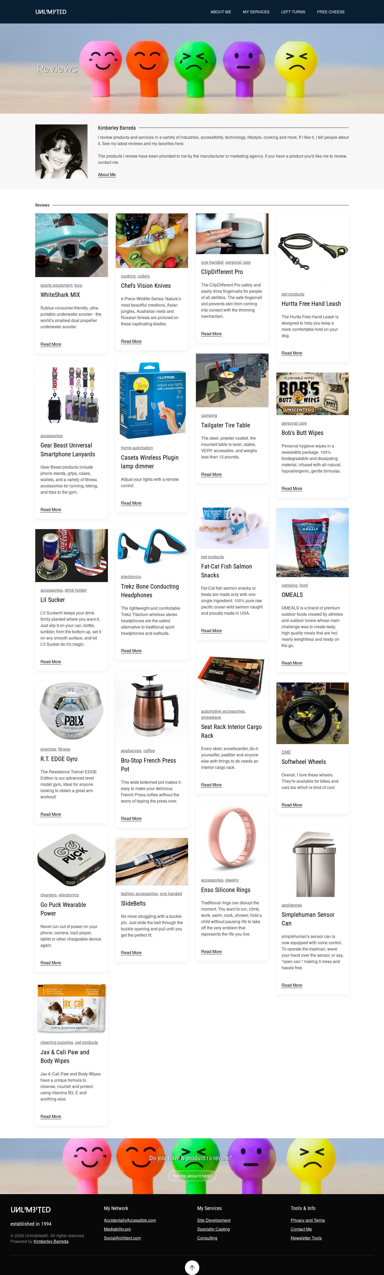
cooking (128, 276)
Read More (50, 344)
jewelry (232, 880)
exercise (48, 749)
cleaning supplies (56, 1042)
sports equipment (56, 285)
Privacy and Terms (308, 1220)
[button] (192, 1267)
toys (78, 285)
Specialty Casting (213, 1229)
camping (209, 415)
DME (286, 752)
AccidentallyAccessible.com (130, 1220)
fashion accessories (139, 893)
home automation (137, 448)
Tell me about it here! (192, 1176)
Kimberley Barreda (51, 1241)
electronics (131, 576)
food (304, 585)
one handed (212, 262)
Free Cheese (331, 11)
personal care (238, 262)
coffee (149, 750)
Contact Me (301, 1229)
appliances (131, 750)
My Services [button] (256, 11)
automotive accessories (223, 711)
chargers (48, 895)
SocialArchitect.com (122, 1238)
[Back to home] (51, 12)
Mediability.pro (117, 1229)
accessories (51, 436)
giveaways (211, 717)
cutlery (144, 276)
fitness (64, 749)
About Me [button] (221, 11)
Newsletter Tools (306, 1238)
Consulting (207, 1238)
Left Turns (293, 11)
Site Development (213, 1220)
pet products (293, 294)
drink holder (76, 590)
